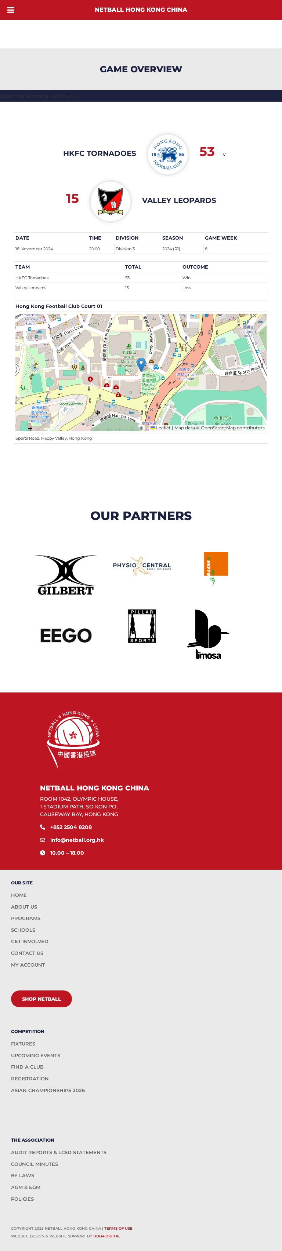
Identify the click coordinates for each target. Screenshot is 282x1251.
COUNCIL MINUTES (34, 1164)
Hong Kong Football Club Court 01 (58, 306)
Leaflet (163, 427)
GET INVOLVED (29, 941)
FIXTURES (23, 1044)
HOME (19, 895)
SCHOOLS (23, 930)
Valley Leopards (30, 287)
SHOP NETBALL (41, 999)
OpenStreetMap (218, 427)
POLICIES (22, 1199)
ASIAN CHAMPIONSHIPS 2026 (48, 1090)
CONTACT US (27, 953)
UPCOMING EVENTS (35, 1055)
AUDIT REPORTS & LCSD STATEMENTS (58, 1152)
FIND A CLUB (27, 1067)
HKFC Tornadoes (31, 277)
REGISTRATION (30, 1078)
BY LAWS (22, 1175)
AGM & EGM (25, 1187)
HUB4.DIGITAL (106, 1236)
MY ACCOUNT (28, 965)
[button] (141, 364)
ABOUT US (24, 907)
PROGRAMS (25, 918)
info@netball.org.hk (77, 840)
